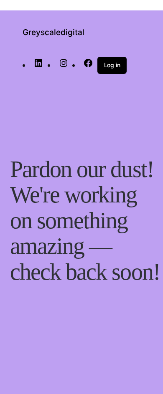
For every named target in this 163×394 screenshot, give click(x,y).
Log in (112, 64)
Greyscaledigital (53, 32)
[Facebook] (88, 65)
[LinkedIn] (38, 65)
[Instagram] (64, 65)
